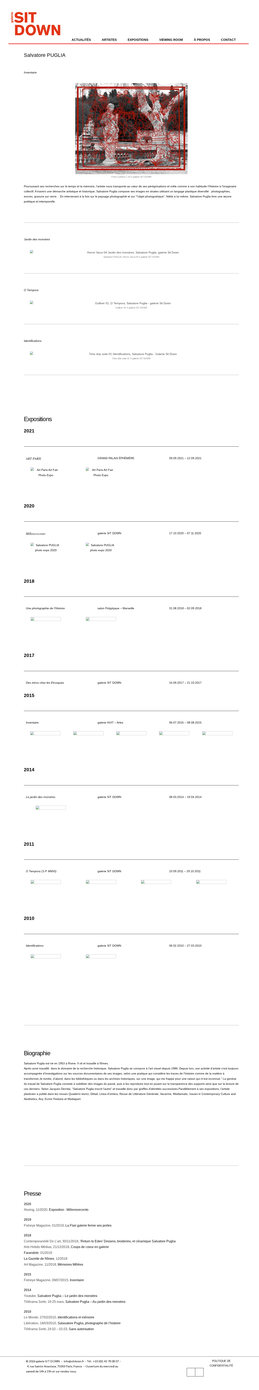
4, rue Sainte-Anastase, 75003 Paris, (50, 1366)
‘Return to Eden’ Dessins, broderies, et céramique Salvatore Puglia (128, 1241)
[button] (26, 131)
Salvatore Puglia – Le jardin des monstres (67, 1296)
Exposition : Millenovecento (68, 1209)
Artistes (109, 39)
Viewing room (171, 39)
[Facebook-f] (191, 1372)
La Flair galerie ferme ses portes (88, 1225)
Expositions (138, 39)
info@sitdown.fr (74, 1361)
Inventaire (77, 1280)
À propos (202, 39)
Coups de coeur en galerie (90, 1247)
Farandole (31, 1252)
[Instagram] (199, 1372)
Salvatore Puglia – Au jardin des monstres (95, 1301)
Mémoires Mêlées (70, 1264)
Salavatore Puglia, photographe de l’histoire (89, 1323)
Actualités (81, 39)
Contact (228, 39)
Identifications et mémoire (76, 1317)
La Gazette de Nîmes (39, 1258)
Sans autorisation (81, 1329)
